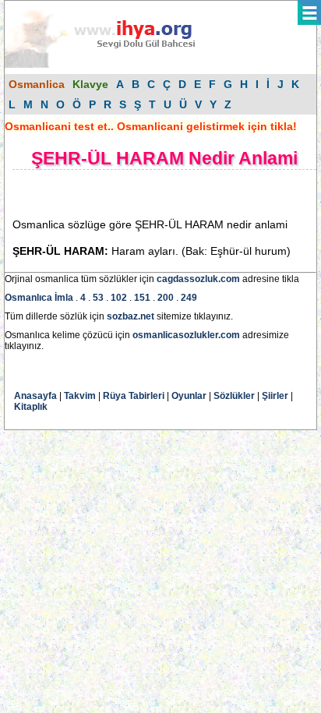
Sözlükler (234, 395)
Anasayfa (35, 395)
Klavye (90, 84)
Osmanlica (37, 84)
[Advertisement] (137, 193)
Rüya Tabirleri (133, 395)
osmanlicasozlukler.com (186, 335)
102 (119, 297)
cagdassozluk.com (198, 279)
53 (98, 297)
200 (165, 297)
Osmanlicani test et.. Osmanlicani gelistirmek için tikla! (151, 126)
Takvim (80, 395)
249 (189, 297)
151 (142, 297)
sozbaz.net (130, 316)
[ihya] (114, 64)
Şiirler (275, 395)
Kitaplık (31, 406)
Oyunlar (188, 395)
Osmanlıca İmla (39, 297)
